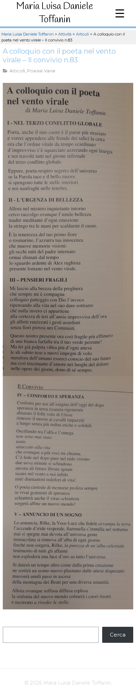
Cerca (118, 634)
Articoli (17, 70)
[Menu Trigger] (119, 13)
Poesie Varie (41, 70)
